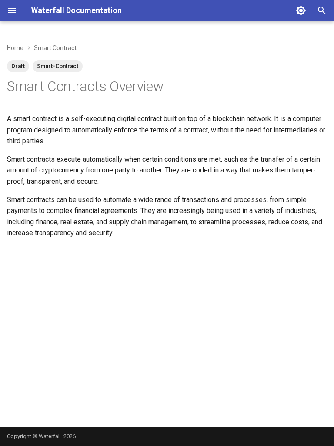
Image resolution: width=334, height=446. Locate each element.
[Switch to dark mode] (301, 10)
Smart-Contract (57, 66)
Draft (18, 66)
